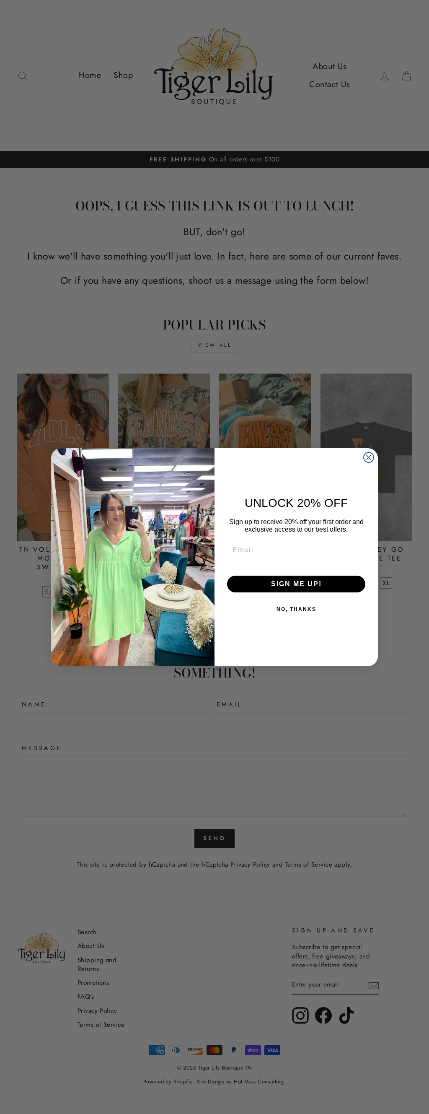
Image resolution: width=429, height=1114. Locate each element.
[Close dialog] (369, 457)
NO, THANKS (296, 609)
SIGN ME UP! (296, 583)
